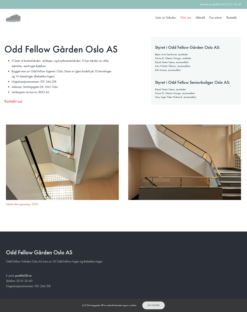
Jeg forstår (153, 305)
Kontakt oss (13, 101)
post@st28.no (23, 275)
